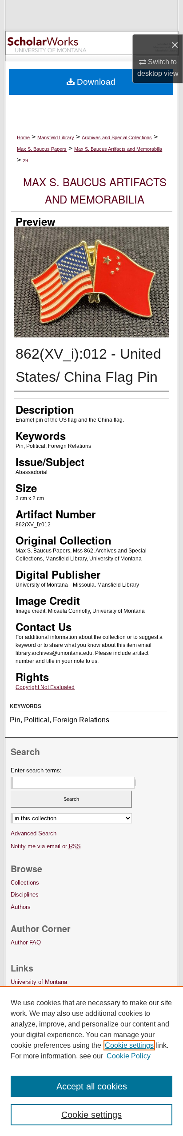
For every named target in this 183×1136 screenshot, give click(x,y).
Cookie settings (129, 1045)
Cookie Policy (129, 1056)
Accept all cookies (91, 1086)
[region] (91, 1061)
